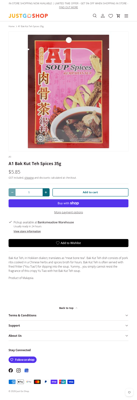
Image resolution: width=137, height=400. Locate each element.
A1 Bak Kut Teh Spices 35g (31, 26)
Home (12, 26)
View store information (27, 231)
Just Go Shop (22, 391)
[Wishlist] (111, 16)
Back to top (66, 308)
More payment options (68, 212)
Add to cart (90, 192)
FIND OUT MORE (68, 7)
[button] (118, 16)
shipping (29, 177)
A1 (10, 156)
